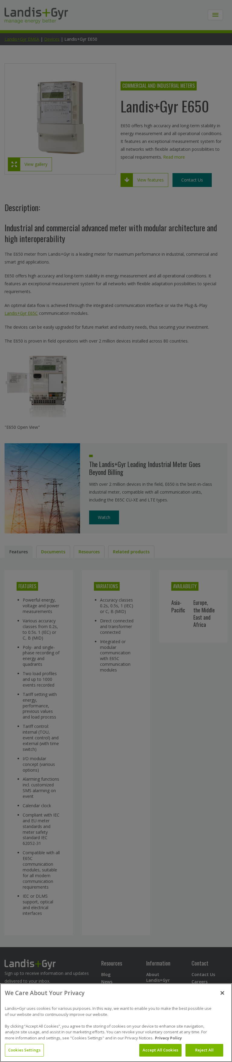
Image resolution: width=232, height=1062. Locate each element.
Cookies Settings (24, 1050)
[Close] (222, 993)
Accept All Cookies (160, 1050)
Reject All (204, 1050)
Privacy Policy (168, 1038)
